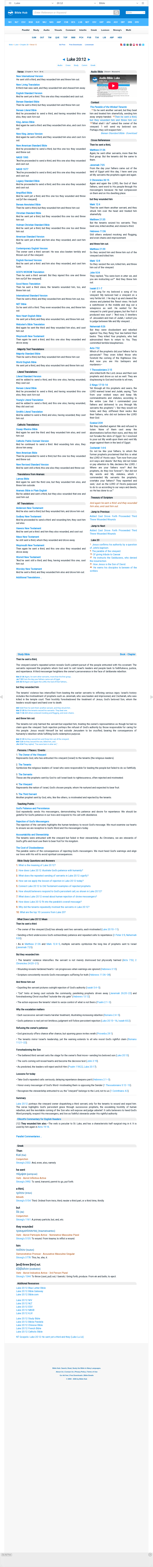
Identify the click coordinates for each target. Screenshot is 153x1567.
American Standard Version (30, 236)
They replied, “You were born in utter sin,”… (37, 744)
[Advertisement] (78, 631)
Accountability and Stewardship (32, 834)
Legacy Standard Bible (28, 181)
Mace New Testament (27, 536)
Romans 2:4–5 (111, 1015)
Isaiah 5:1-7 (96, 288)
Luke (16, 45)
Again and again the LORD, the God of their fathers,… (42, 682)
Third (134, 516)
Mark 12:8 (95, 260)
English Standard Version (29, 93)
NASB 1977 (22, 169)
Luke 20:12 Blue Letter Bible (31, 1288)
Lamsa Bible (22, 478)
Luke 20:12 (22, 1103)
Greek (93, 65)
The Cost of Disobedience (30, 847)
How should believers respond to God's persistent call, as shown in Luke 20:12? (60, 891)
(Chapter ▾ (28, 72)
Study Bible (24, 654)
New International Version (29, 76)
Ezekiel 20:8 (96, 423)
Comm (84, 65)
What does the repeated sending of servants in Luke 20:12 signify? (54, 875)
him (113, 120)
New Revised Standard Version (32, 464)
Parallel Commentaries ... (29, 1136)
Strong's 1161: (24, 1219)
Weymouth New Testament (30, 336)
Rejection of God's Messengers (32, 821)
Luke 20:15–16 (109, 1020)
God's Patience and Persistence (33, 808)
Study (76, 65)
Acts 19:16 (43, 1126)
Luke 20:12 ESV (24, 1306)
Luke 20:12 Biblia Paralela (29, 1321)
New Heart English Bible (28, 316)
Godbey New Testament (28, 516)
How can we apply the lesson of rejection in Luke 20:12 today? (51, 880)
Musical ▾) (115, 72)
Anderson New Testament (29, 508)
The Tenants (25, 764)
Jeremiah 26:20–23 (120, 993)
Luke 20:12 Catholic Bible (29, 1331)
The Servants (25, 774)
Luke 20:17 (89, 1066)
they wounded (102, 120)
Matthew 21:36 (97, 150)
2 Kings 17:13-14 (99, 384)
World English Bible (26, 362)
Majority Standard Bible (28, 353)
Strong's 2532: (24, 1162)
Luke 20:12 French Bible (28, 1328)
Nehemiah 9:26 (97, 326)
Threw (93, 519)
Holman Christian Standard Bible (33, 224)
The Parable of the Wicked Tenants (108, 107)
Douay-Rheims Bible (27, 429)
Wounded (102, 519)
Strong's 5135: (24, 1238)
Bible (11, 45)
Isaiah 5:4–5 (93, 987)
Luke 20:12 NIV (24, 1300)
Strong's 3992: (24, 1181)
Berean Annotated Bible (28, 204)
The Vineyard (25, 784)
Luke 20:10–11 (110, 929)
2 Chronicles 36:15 (99, 180)
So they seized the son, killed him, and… (36, 742)
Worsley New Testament (29, 569)
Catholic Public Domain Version (32, 441)
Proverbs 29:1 (104, 1033)
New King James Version (29, 133)
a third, (133, 116)
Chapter (131, 654)
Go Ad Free (6, 1555)
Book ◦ (123, 654)
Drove (107, 516)
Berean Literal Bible (26, 110)
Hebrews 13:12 (81, 996)
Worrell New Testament (28, 557)
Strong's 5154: (24, 1200)
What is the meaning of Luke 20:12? (37, 865)
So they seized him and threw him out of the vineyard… (43, 739)
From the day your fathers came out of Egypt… (38, 679)
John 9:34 (95, 272)
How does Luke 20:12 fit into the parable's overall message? (50, 901)
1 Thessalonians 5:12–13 (117, 1085)
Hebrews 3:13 (108, 969)
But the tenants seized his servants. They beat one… (42, 710)
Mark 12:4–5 (53, 944)
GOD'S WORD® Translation (30, 272)
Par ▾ (36, 72)
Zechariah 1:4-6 (98, 447)
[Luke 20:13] (149, 703)
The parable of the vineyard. (106, 551)
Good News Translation (28, 283)
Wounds (111, 519)
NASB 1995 (22, 157)
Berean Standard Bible (27, 101)
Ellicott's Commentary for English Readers (39, 1119)
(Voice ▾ (107, 72)
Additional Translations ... (29, 577)
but (91, 120)
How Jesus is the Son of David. (109, 564)
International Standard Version (32, 295)
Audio (60, 65)
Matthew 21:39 (97, 249)
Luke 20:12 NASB (25, 1310)
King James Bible (25, 122)
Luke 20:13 (122, 1055)
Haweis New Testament (28, 528)
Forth (114, 516)
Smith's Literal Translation (29, 411)
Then (117, 116)
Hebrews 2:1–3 (101, 1079)
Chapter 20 (24, 45)
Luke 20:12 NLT (24, 1303)
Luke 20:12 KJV (24, 1313)
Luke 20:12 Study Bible (28, 1318)
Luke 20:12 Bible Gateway (29, 1291)
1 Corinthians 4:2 (119, 1090)
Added (93, 516)
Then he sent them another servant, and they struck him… (44, 708)
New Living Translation (28, 84)
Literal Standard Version (28, 376)
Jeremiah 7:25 (97, 165)
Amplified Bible (24, 192)
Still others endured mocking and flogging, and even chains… (45, 713)
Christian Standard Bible (28, 213)
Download (131, 133)
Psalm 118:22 (75, 1066)
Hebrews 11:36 (98, 231)
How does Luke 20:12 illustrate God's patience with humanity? (51, 870)
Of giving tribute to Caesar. (107, 554)
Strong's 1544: (24, 1276)
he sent (125, 116)
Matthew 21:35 (97, 219)
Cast (100, 516)
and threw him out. (126, 120)
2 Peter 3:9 (119, 935)
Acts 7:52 (95, 348)
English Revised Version (29, 260)
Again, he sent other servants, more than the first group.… (44, 677)
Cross (68, 65)
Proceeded (124, 516)
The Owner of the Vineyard (32, 754)
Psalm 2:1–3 (103, 1002)
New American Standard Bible (31, 145)
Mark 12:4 (95, 204)
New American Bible (26, 452)
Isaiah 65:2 (124, 1020)
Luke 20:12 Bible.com (27, 1294)
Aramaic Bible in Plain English (31, 490)
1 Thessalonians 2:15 (101, 369)
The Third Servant (28, 794)
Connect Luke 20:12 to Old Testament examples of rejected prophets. (55, 886)
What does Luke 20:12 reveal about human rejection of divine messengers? (58, 896)
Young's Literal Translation (29, 400)
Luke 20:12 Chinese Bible (29, 1325)
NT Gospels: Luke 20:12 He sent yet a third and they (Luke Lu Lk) (50, 1336)
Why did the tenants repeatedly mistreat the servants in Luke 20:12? (54, 907)
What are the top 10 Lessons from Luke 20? (43, 912)
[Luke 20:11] (3, 703)
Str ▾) (41, 72)
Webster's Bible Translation (30, 324)
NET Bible (21, 304)
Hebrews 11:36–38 (100, 974)
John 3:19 (92, 1061)
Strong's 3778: (24, 1257)
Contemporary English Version (32, 248)
